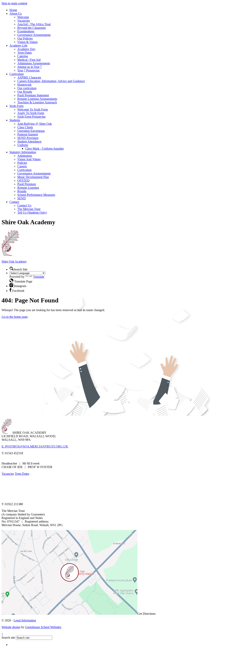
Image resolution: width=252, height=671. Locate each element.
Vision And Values (29, 159)
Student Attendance (29, 141)
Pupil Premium (26, 184)
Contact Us (24, 205)
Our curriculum (26, 88)
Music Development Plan (33, 177)
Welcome (23, 17)
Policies (22, 162)
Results (21, 191)
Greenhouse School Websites (43, 627)
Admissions (24, 155)
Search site (8, 637)
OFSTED (23, 180)
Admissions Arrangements (33, 63)
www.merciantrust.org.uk (71, 497)
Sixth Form (16, 106)
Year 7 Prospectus (28, 70)
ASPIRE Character (29, 77)
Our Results (24, 91)
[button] (11, 268)
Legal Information (25, 620)
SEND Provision (27, 138)
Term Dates (24, 52)
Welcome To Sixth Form (32, 109)
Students (14, 120)
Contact (14, 202)
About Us (15, 13)
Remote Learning (28, 187)
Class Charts (25, 127)
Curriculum (16, 74)
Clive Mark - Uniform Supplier (44, 148)
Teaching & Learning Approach (37, 102)
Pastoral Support (27, 134)
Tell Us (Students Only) (32, 212)
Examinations (25, 31)
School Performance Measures (36, 194)
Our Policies (25, 38)
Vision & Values (27, 42)
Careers (22, 166)
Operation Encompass (31, 130)
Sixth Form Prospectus (31, 116)
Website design (11, 627)
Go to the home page (15, 316)
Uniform (22, 145)
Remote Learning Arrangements (37, 98)
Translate (38, 276)
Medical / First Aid (29, 59)
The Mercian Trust (28, 209)
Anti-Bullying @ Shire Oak (34, 123)
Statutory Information (22, 152)
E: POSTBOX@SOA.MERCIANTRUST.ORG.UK (35, 446)
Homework (24, 84)
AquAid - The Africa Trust (34, 24)
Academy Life (18, 45)
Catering (22, 56)
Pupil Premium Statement (33, 95)
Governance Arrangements (34, 35)
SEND (21, 198)
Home (13, 10)
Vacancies (23, 20)
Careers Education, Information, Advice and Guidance (51, 81)
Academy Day (26, 49)
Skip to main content (14, 3)
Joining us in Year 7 (29, 67)
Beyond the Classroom (31, 27)
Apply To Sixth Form (30, 113)
